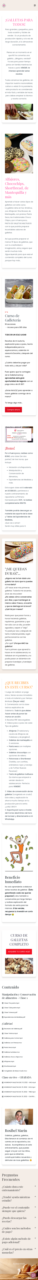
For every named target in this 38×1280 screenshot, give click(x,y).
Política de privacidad (27, 1275)
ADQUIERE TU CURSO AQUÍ (19, 951)
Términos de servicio (10, 1275)
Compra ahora (13, 409)
